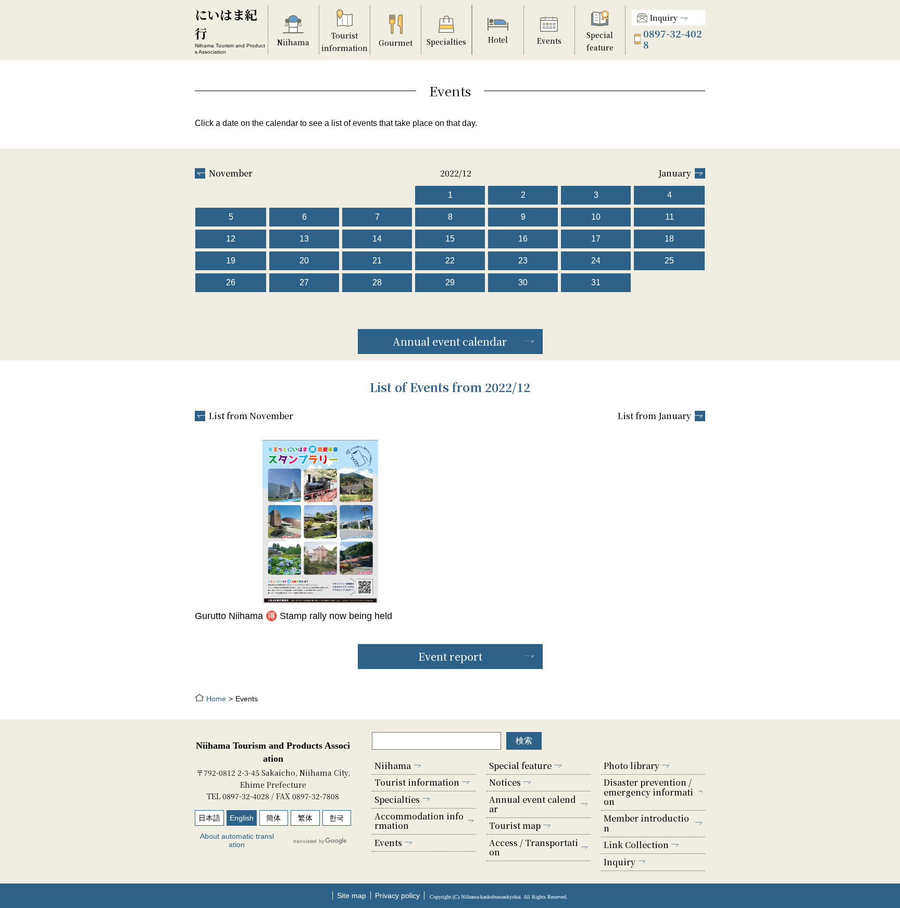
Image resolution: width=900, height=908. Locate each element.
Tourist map (515, 825)
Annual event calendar (450, 341)
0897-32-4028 (672, 38)
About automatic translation (237, 840)
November (231, 173)
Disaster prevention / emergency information (648, 792)
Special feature (520, 766)
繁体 (305, 818)
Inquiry (664, 17)
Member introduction (646, 823)
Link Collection (636, 845)
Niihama (392, 766)
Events (388, 843)
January (674, 173)
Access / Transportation (533, 847)
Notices (505, 782)
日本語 (209, 818)
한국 (336, 818)
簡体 (273, 818)
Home (216, 699)
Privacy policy (397, 895)
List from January (654, 416)
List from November (251, 416)
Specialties (397, 799)
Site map (351, 895)
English (242, 818)
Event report (450, 656)
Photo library (631, 766)
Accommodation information (419, 820)
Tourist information (416, 782)
